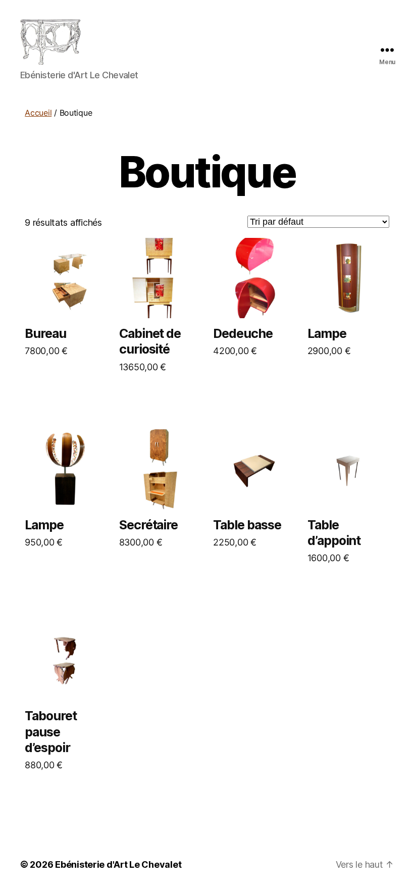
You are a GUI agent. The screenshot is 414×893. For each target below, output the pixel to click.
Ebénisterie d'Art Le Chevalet (118, 864)
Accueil (38, 113)
